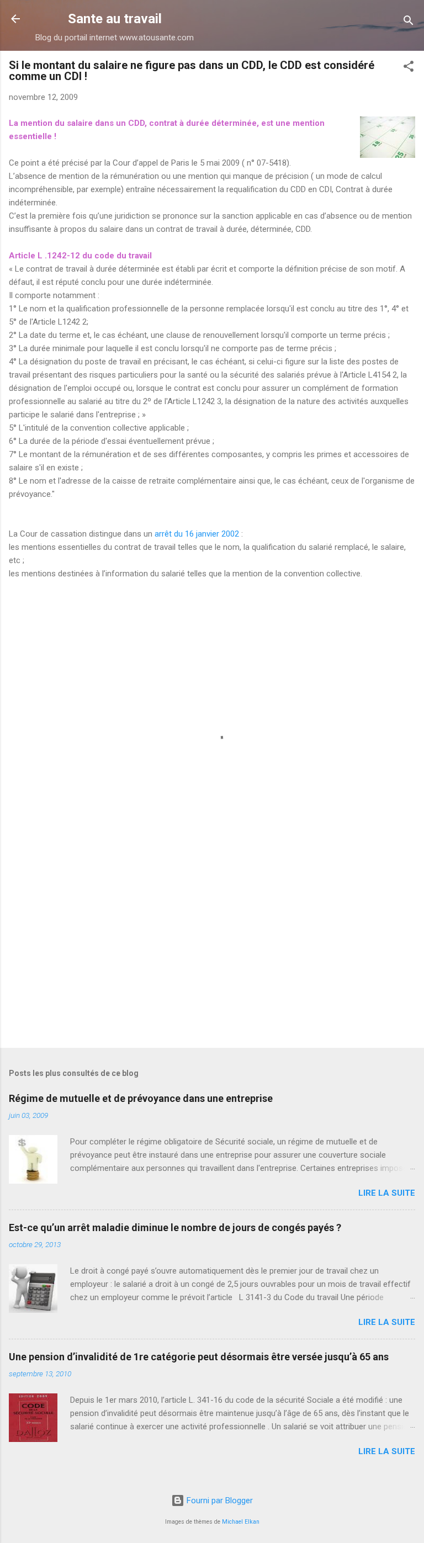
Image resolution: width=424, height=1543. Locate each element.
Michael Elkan (240, 1521)
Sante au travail (115, 18)
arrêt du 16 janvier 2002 (198, 534)
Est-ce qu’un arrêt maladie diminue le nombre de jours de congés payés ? (175, 1227)
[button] (408, 68)
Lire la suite (386, 1193)
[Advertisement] (212, 953)
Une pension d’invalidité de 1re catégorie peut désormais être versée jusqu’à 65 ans (199, 1356)
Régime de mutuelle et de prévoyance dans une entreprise (141, 1098)
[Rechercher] (408, 22)
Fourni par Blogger (218, 1500)
